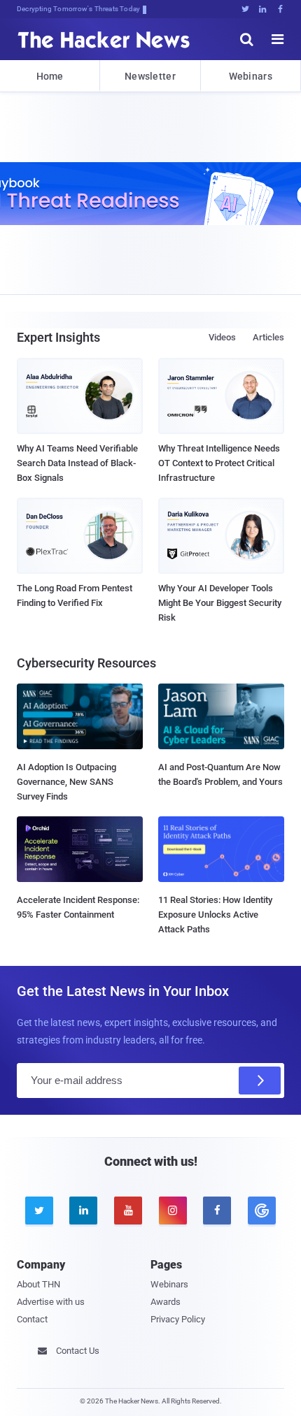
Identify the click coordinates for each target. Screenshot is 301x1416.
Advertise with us (51, 1301)
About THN (38, 1284)
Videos (222, 337)
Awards (165, 1301)
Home (50, 76)
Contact (32, 1319)
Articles (268, 337)
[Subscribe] (260, 1080)
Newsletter (150, 76)
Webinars (250, 76)
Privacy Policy (177, 1319)
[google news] (261, 1210)
